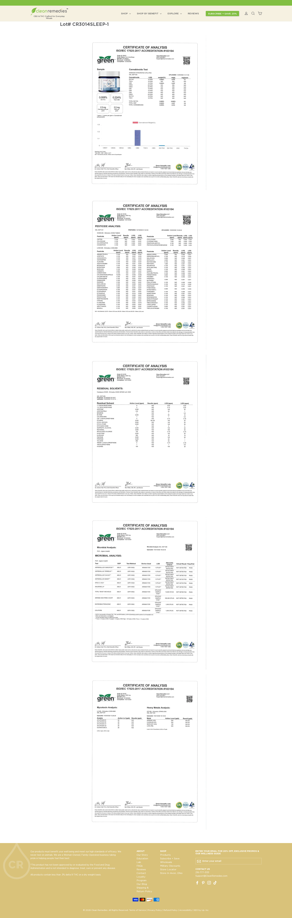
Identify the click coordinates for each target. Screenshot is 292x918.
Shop (125, 13)
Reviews (193, 13)
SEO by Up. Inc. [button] (201, 910)
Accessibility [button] (185, 910)
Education (142, 858)
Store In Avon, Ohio (171, 873)
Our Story (142, 855)
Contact (141, 873)
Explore (173, 13)
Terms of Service (137, 910)
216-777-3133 (202, 872)
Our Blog (142, 884)
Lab (139, 862)
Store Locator (168, 869)
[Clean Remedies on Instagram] (209, 883)
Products (165, 855)
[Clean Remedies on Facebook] (197, 883)
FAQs (140, 865)
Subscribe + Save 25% (222, 13)
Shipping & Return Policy (144, 889)
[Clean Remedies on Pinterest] (203, 883)
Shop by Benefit (148, 13)
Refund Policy (170, 910)
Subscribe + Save (169, 858)
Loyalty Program (141, 878)
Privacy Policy (155, 910)
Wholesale (166, 862)
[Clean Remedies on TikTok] (215, 883)
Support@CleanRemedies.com (211, 876)
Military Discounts (170, 865)
